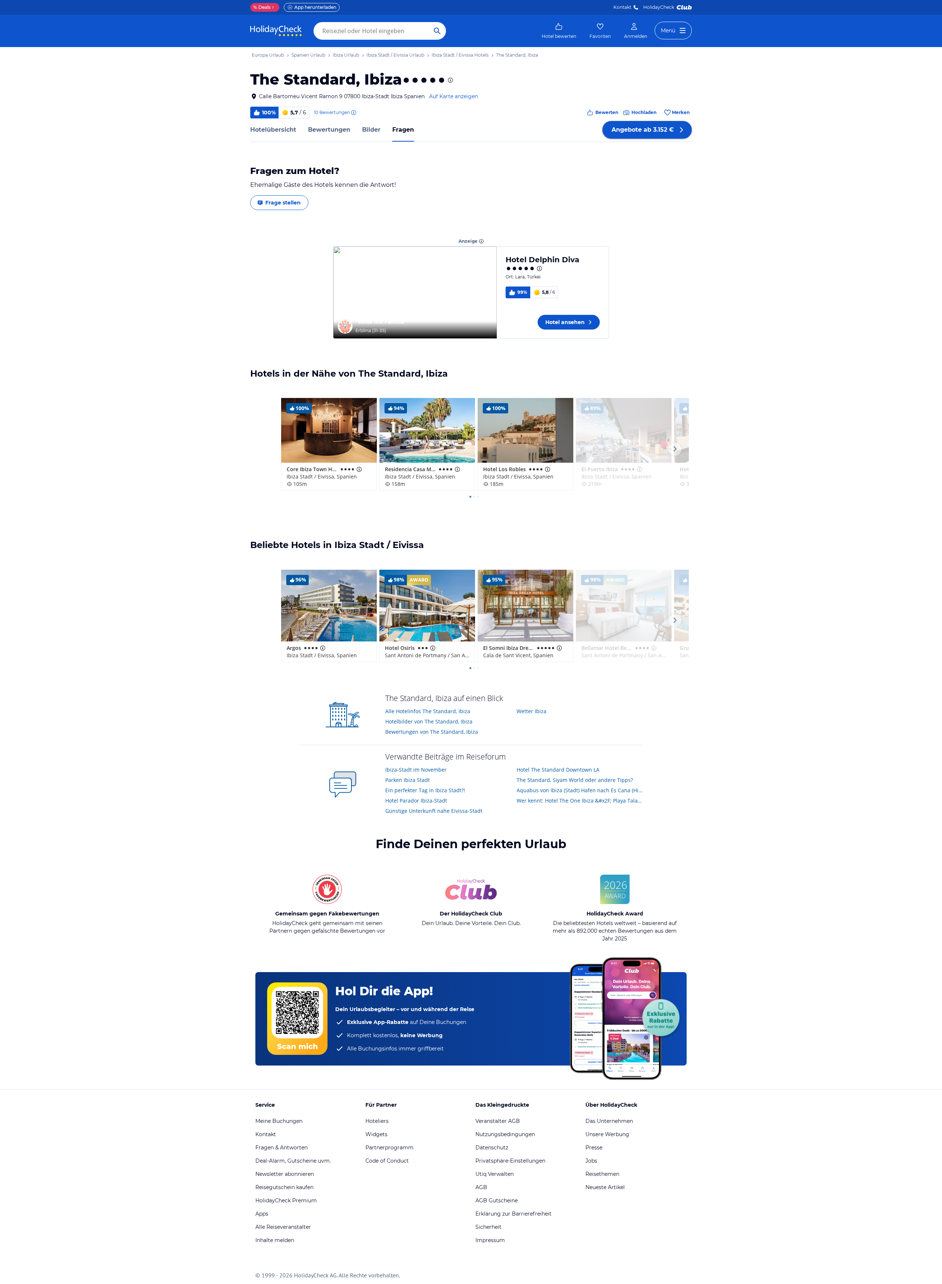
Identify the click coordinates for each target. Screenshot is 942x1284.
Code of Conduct (387, 1160)
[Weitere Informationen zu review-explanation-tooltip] (353, 112)
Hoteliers (377, 1121)
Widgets (376, 1134)
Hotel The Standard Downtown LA (558, 769)
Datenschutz (491, 1147)
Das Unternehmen (609, 1121)
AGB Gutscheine (496, 1200)
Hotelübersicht (273, 129)
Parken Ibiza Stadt (407, 779)
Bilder (371, 129)
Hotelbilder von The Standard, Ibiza (428, 721)
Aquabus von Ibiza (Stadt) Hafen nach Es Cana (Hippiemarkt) (580, 790)
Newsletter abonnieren (284, 1174)
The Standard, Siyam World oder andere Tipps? (575, 779)
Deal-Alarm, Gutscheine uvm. (293, 1160)
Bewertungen (329, 129)
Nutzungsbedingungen (505, 1134)
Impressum (490, 1240)
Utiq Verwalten (494, 1174)
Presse (593, 1147)
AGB (481, 1187)
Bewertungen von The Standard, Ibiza (431, 731)
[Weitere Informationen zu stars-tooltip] (449, 80)
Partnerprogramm (389, 1147)
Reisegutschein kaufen (284, 1187)
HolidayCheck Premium (286, 1200)
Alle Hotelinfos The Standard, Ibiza (427, 711)
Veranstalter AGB (497, 1121)
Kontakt (622, 7)
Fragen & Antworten (281, 1147)
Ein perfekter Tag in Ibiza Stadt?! (425, 790)
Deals (261, 7)
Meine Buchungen (278, 1121)
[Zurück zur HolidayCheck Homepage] (276, 30)
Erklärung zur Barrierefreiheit (513, 1213)
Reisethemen (602, 1174)
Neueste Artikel (605, 1187)
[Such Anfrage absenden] (437, 31)
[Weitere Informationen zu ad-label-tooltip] (481, 241)
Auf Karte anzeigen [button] (453, 96)
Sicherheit (488, 1227)
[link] (558, 31)
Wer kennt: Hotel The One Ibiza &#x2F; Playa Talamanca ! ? (580, 800)
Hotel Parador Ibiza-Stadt (416, 800)
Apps (261, 1213)
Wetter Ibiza (531, 711)
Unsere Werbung (607, 1134)
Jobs (591, 1160)
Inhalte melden (274, 1240)
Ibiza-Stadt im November (416, 769)
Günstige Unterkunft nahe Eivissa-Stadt (433, 810)
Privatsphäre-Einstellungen (510, 1160)
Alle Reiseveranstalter (283, 1227)
